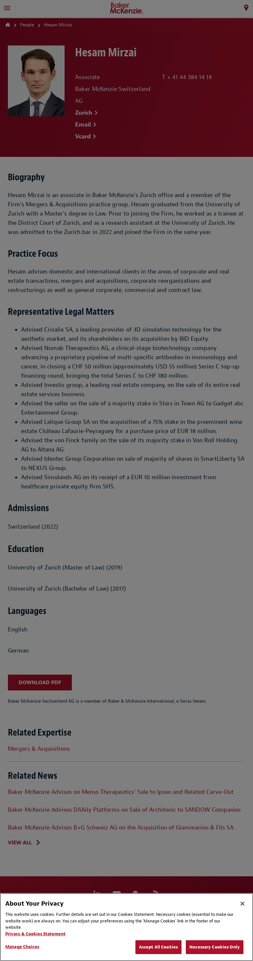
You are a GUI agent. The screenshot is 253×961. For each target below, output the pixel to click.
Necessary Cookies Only (214, 947)
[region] (126, 927)
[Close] (242, 903)
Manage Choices (22, 946)
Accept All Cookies (158, 947)
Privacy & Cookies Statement (35, 934)
